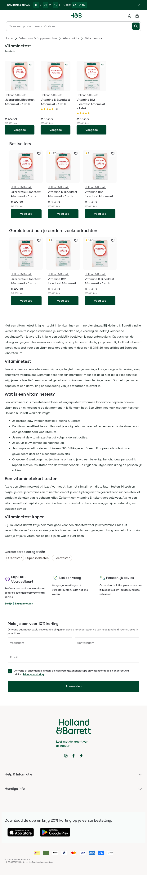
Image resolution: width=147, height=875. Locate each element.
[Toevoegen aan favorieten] (31, 65)
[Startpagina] (76, 16)
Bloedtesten (62, 558)
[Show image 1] (15, 88)
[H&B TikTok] (81, 755)
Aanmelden (73, 686)
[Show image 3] (21, 88)
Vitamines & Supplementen (38, 38)
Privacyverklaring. (33, 674)
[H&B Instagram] (66, 755)
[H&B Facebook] (73, 755)
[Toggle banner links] (138, 4)
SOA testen (14, 558)
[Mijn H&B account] (129, 16)
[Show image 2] (18, 88)
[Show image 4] (23, 88)
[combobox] (69, 26)
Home (9, 38)
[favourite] (39, 153)
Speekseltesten (38, 558)
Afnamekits (71, 38)
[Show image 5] (97, 88)
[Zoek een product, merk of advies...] (136, 26)
